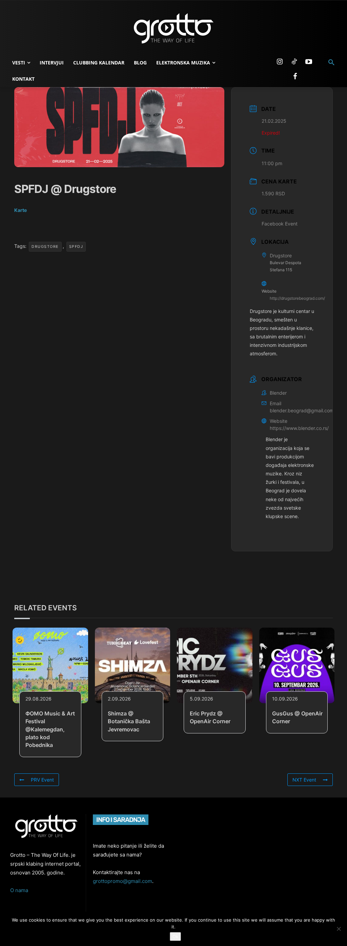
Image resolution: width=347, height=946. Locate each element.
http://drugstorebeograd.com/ (297, 298)
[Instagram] (279, 62)
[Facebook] (295, 76)
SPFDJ (76, 246)
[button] (331, 63)
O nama (19, 890)
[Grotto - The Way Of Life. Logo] (173, 28)
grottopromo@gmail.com (122, 881)
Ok (175, 936)
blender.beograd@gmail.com (302, 410)
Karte (20, 210)
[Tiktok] (294, 62)
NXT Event (304, 780)
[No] (338, 928)
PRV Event (42, 780)
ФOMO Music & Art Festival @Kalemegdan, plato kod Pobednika (50, 729)
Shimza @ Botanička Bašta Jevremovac (129, 721)
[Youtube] (308, 62)
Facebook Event (280, 223)
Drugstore (45, 246)
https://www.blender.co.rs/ (299, 428)
